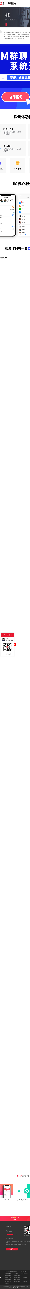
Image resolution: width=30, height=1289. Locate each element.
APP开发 (25, 1281)
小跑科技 (7, 1283)
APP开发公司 (23, 1271)
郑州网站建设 (8, 1279)
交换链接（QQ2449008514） (11, 1271)
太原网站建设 (25, 1273)
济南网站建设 (17, 1275)
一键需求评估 (11, 1249)
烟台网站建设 (17, 1277)
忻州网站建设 (8, 1273)
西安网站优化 (17, 1281)
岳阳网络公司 (8, 1277)
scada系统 (16, 1273)
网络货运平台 (8, 1281)
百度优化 (25, 1277)
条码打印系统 (17, 1279)
